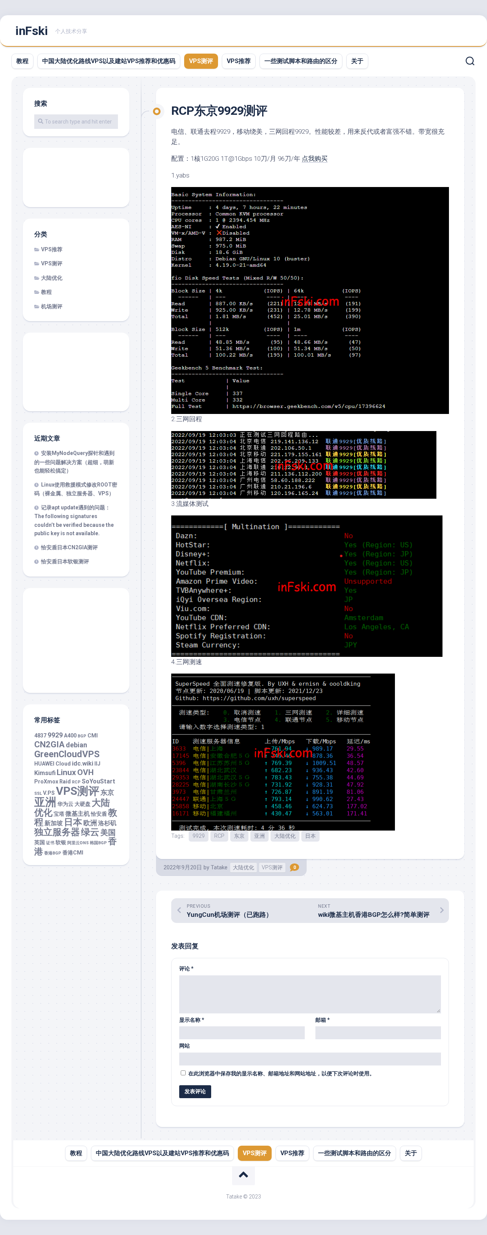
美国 (108, 832)
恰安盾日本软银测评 (65, 561)
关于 (357, 61)
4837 (40, 735)
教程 (22, 61)
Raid (65, 781)
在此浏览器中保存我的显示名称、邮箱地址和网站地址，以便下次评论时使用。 (281, 1073)
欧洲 (90, 823)
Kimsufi (45, 773)
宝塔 (59, 814)
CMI (93, 735)
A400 (70, 735)
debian (76, 745)
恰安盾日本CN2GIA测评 (69, 547)
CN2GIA (49, 744)
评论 (186, 968)
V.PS (49, 793)
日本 (310, 836)
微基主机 (77, 813)
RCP (219, 836)
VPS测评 (201, 61)
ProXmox (46, 781)
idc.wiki (82, 763)
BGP (82, 736)
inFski (31, 31)
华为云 (65, 804)
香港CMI (72, 853)
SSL (38, 793)
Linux (66, 772)
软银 (61, 842)
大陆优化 (285, 836)
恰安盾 (99, 814)
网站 (184, 1046)
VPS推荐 (239, 61)
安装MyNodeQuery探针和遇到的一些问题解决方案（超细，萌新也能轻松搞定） (74, 462)
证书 (50, 842)
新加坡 (54, 823)
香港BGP (52, 853)
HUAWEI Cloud (52, 764)
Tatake (219, 867)
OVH (85, 772)
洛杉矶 (107, 823)
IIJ (97, 764)
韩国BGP (98, 842)
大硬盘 (83, 804)
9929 (199, 836)
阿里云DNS (78, 842)
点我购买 (315, 158)
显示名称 (191, 1020)
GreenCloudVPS (67, 754)
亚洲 (259, 836)
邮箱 (322, 1020)
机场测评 (51, 306)
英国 (39, 842)
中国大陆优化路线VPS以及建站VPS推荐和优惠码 (108, 61)
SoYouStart (98, 781)
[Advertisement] (76, 178)
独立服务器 (57, 832)
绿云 (90, 832)
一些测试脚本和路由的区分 (300, 61)
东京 (239, 836)
